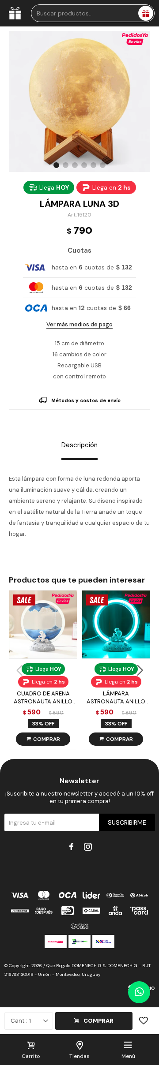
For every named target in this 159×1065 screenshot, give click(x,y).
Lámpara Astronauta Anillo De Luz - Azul (116, 698)
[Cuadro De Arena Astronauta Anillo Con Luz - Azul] (43, 624)
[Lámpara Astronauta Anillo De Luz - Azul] (116, 624)
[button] (56, 165)
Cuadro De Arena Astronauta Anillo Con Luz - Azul (43, 698)
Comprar (98, 1020)
